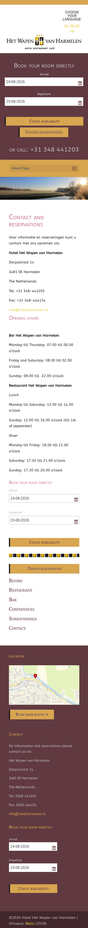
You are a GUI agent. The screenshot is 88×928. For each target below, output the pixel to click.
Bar (13, 599)
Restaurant (20, 590)
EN (72, 26)
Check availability (44, 121)
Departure (44, 94)
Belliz (30, 923)
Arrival (44, 74)
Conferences (21, 609)
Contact (17, 628)
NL (67, 26)
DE (77, 26)
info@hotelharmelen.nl (28, 310)
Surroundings (23, 618)
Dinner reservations (44, 132)
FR (72, 31)
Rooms (15, 580)
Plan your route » (32, 714)
